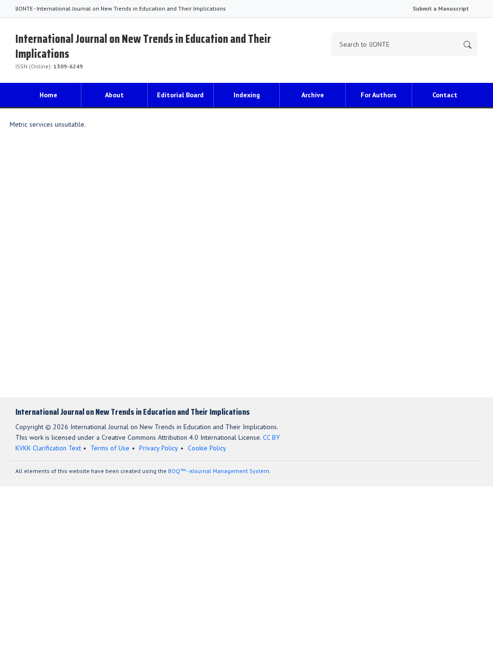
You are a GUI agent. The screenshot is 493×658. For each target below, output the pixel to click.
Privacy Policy (158, 448)
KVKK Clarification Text (48, 448)
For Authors (379, 95)
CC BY (271, 437)
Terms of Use (110, 448)
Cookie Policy (207, 448)
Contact (444, 95)
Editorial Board (180, 95)
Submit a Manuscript (441, 8)
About (114, 95)
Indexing (247, 95)
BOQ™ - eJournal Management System (218, 470)
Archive (312, 95)
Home (48, 95)
